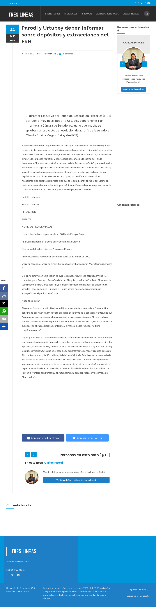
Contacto (145, 595)
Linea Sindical (130, 13)
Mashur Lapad (54, 462)
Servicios (131, 595)
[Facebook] (137, 3)
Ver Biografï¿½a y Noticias (133, 89)
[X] (4, 303)
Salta (37, 53)
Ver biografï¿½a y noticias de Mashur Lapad (76, 480)
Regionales (70, 13)
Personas (86, 13)
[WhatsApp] (4, 311)
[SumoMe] (4, 326)
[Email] (4, 319)
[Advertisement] (67, 86)
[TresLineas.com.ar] (23, 13)
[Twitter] (143, 3)
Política (28, 53)
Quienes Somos (138, 589)
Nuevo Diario (50, 53)
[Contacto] (148, 3)
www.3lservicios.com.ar (17, 591)
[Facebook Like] (4, 296)
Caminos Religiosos (107, 13)
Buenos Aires (52, 13)
